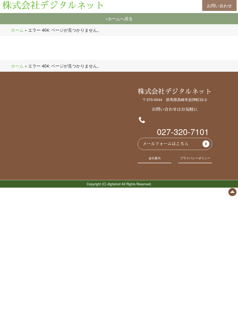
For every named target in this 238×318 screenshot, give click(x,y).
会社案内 (155, 158)
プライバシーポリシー (195, 158)
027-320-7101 (183, 131)
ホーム (17, 30)
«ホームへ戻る (119, 18)
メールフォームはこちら (165, 144)
